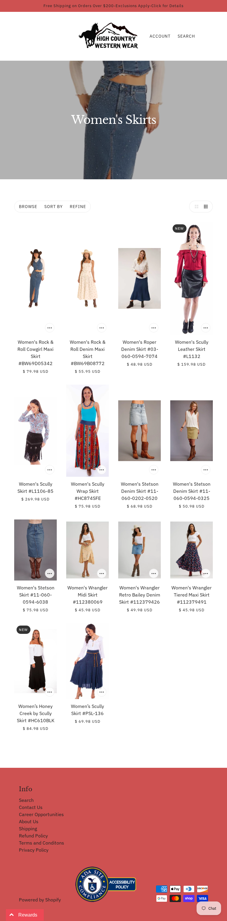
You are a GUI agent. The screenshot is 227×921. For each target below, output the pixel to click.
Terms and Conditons (41, 843)
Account (160, 36)
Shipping (28, 829)
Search (186, 36)
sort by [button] (53, 206)
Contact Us (31, 807)
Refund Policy (33, 836)
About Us (28, 821)
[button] (195, 206)
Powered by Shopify (40, 900)
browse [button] (28, 206)
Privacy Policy (33, 850)
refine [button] (78, 206)
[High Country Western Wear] (110, 36)
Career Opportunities (41, 814)
